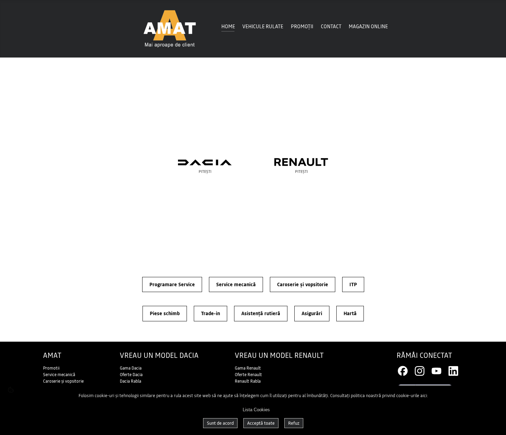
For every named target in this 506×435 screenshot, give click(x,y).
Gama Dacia (130, 368)
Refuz (293, 423)
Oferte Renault (248, 374)
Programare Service (172, 284)
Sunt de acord (220, 423)
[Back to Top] (492, 421)
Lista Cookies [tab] (256, 409)
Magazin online (368, 26)
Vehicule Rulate (262, 26)
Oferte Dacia (131, 374)
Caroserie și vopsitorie (302, 284)
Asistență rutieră (260, 313)
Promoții (302, 26)
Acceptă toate (261, 423)
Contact (331, 26)
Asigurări (312, 313)
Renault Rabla (248, 381)
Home (228, 26)
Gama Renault (248, 368)
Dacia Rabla (130, 381)
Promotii (51, 368)
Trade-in (210, 313)
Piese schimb (165, 313)
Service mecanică (236, 284)
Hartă (350, 313)
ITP (353, 284)
